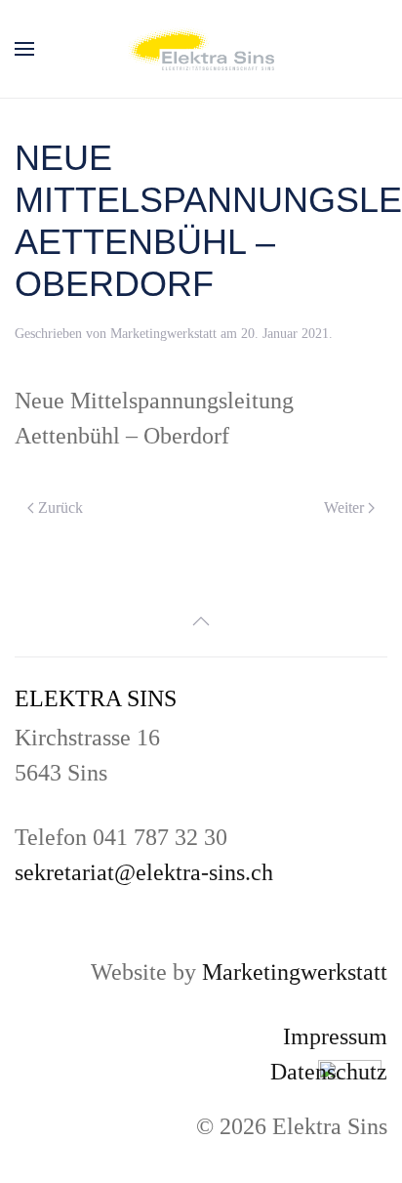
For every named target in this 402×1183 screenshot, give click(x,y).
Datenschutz (328, 1071)
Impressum (335, 1036)
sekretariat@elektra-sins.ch (144, 872)
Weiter (344, 507)
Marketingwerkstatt (163, 333)
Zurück (60, 507)
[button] (24, 49)
